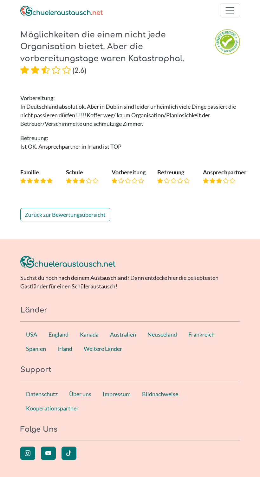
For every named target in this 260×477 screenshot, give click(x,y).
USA (31, 334)
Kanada (89, 334)
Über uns (80, 393)
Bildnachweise (160, 393)
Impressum (117, 393)
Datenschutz (42, 393)
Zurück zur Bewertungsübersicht (65, 214)
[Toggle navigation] (230, 10)
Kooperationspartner (52, 408)
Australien (123, 334)
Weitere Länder (103, 348)
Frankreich (201, 334)
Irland (64, 348)
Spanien (36, 348)
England (58, 334)
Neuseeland (162, 334)
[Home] (61, 10)
